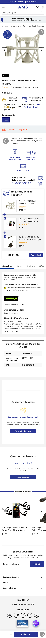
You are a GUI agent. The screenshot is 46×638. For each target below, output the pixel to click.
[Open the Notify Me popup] (6, 141)
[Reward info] (13, 109)
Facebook (23, 615)
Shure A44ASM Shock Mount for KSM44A (27, 202)
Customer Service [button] (11, 577)
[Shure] (11, 302)
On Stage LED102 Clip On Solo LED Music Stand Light (30, 238)
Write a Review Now (23, 431)
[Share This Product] (41, 32)
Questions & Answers (23, 456)
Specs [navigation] (19, 266)
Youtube (9, 615)
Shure (5, 75)
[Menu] (3, 6)
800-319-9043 (21, 183)
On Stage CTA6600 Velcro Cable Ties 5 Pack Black (29, 220)
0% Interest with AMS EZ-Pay (36, 99)
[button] (42, 7)
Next (41, 510)
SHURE (21, 305)
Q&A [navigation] (41, 266)
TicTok (29, 615)
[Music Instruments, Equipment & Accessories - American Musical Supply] (23, 7)
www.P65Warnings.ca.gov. (17, 290)
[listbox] (23, 120)
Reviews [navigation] (30, 266)
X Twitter (36, 615)
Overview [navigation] (7, 266)
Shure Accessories (11, 313)
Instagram (16, 615)
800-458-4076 (27, 604)
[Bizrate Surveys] (24, 625)
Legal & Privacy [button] (10, 588)
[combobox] (23, 12)
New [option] (6, 120)
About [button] (5, 582)
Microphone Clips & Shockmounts (34, 26)
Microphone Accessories (10, 26)
